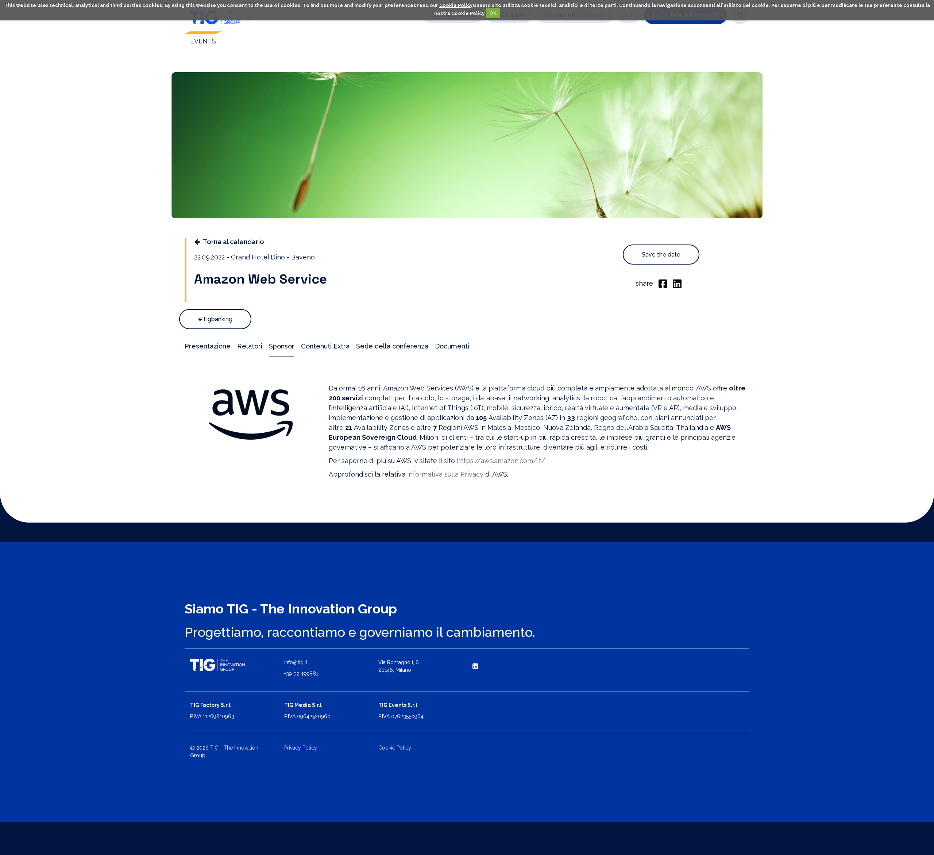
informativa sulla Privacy (445, 474)
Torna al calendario (233, 242)
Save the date (661, 254)
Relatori (249, 346)
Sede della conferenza (392, 346)
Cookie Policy (455, 5)
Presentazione (208, 346)
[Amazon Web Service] (251, 414)
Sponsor (281, 346)
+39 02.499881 (301, 674)
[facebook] (663, 283)
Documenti (452, 346)
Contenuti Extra (325, 346)
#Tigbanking (215, 319)
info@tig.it (295, 662)
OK (493, 13)
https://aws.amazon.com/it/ (501, 461)
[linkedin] (677, 283)
